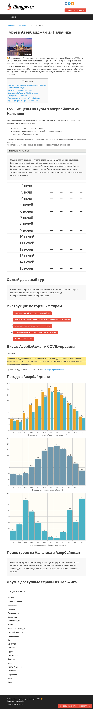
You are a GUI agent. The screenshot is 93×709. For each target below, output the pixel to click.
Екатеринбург (14, 621)
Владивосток (13, 613)
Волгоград (12, 617)
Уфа (10, 663)
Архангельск (13, 605)
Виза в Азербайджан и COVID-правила (23, 93)
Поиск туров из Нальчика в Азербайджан (24, 98)
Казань (11, 624)
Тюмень (11, 659)
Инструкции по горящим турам (20, 90)
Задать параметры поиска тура (75, 706)
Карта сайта (20, 701)
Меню (13, 17)
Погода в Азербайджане (17, 95)
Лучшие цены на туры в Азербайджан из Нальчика (27, 85)
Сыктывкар (12, 655)
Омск (10, 640)
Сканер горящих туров (75, 10)
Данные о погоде (13, 704)
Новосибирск (13, 636)
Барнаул (11, 609)
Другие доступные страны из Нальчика (23, 101)
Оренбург (12, 644)
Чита (10, 678)
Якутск (10, 682)
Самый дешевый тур (16, 88)
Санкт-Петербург (15, 601)
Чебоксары (12, 671)
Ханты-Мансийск (15, 667)
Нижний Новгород (15, 632)
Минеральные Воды (16, 628)
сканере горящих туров (54, 369)
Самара (11, 648)
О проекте (10, 701)
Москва (11, 598)
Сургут (11, 651)
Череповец (12, 674)
